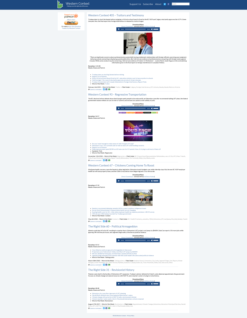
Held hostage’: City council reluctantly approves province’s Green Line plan (116, 80)
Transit (185, 219)
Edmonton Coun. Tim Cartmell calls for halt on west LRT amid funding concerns (118, 145)
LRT (151, 87)
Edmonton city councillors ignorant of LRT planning (109, 293)
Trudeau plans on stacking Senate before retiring (108, 74)
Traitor (107, 84)
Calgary (133, 87)
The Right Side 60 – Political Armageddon (112, 226)
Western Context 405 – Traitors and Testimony (116, 15)
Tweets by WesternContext (71, 28)
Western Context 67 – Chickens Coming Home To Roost (121, 165)
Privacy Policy (130, 315)
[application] (138, 29)
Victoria (177, 87)
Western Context (77, 3)
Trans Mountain (148, 262)
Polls (89, 158)
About (158, 4)
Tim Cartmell (133, 158)
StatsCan (139, 262)
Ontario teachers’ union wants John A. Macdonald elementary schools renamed (118, 299)
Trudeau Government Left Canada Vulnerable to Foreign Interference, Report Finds (119, 82)
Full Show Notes (149, 26)
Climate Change (147, 304)
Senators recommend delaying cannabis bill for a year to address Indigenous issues (119, 208)
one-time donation (75, 26)
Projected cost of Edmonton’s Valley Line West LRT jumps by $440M (114, 252)
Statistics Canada (130, 262)
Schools (156, 87)
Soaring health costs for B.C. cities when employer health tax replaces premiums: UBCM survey (123, 212)
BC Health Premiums (135, 219)
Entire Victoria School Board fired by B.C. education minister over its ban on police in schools (122, 78)
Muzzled (174, 219)
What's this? (71, 20)
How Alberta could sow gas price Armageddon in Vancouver (112, 250)
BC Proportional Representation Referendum (150, 156)
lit (172, 156)
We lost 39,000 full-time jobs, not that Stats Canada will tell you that (114, 253)
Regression (121, 156)
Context (115, 219)
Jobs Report (173, 261)
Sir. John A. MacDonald (117, 306)
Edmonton (156, 219)
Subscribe (148, 4)
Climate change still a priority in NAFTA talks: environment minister (114, 297)
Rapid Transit (115, 158)
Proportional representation (101, 158)
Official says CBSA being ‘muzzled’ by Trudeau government (111, 214)
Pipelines (121, 262)
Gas (153, 261)
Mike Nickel (113, 262)
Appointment (137, 304)
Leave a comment (96, 89)
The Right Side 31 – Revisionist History (111, 269)
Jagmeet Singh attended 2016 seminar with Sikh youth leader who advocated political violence (123, 255)
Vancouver (165, 262)
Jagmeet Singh (164, 261)
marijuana (167, 219)
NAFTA (98, 306)
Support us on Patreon (99, 76)
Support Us (135, 4)
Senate (161, 87)
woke (153, 158)
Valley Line (142, 158)
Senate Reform (169, 87)
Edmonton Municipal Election (170, 304)
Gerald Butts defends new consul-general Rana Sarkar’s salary (112, 295)
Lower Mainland (99, 262)
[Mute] (152, 29)
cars (166, 156)
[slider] (156, 29)
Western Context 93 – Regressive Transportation (117, 94)
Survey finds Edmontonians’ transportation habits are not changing (114, 210)
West (171, 262)
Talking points (119, 261)
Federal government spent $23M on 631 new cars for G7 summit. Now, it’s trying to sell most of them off (126, 149)
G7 (170, 156)
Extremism (148, 261)
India (157, 261)
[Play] (119, 29)
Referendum (125, 158)
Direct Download (127, 26)
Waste (148, 158)
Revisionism (119, 304)
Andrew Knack (139, 261)
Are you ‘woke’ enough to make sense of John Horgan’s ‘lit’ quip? (113, 144)
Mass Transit (180, 156)
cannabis (145, 219)
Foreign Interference (143, 87)
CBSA (151, 219)
